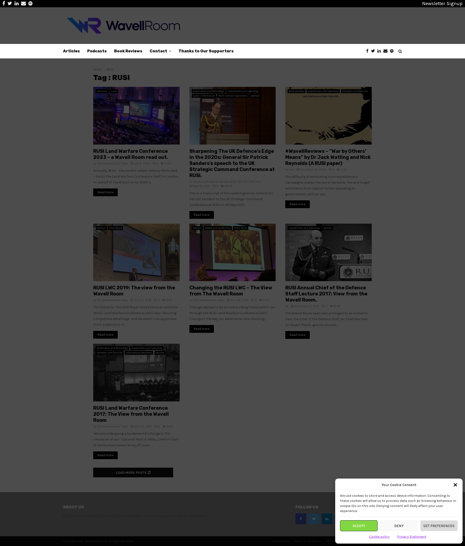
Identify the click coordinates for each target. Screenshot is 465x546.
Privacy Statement (411, 537)
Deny (399, 526)
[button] (455, 484)
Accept (359, 526)
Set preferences (439, 526)
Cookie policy (379, 537)
